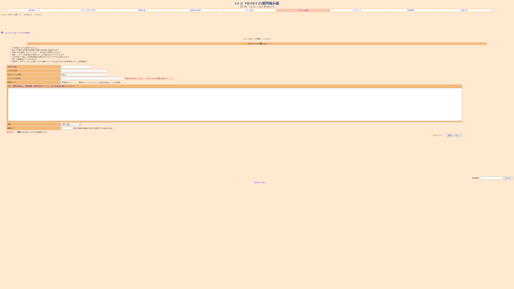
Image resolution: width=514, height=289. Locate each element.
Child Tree (259, 183)
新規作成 (141, 10)
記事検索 (410, 10)
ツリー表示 (249, 10)
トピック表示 (303, 10)
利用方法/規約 (195, 10)
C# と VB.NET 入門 (88, 10)
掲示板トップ (34, 10)
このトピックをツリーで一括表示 (16, 33)
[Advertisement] (257, 24)
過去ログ (464, 10)
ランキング (357, 10)
